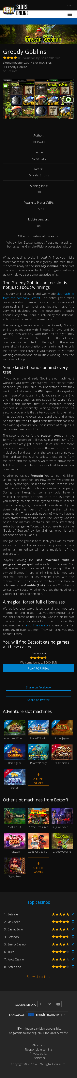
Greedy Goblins (62, 845)
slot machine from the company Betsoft (38, 296)
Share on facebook (38, 687)
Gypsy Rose (15, 870)
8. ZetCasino (12, 967)
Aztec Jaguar (60, 730)
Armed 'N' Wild (37, 730)
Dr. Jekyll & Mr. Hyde (62, 821)
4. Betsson (11, 937)
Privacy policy (38, 1053)
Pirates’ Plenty (37, 755)
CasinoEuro (39, 653)
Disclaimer (38, 1058)
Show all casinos (38, 976)
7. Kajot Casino (14, 959)
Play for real (38, 668)
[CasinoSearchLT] (49, 1004)
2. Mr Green (12, 922)
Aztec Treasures (38, 821)
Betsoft (12, 71)
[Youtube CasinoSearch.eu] (58, 1004)
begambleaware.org (22, 1033)
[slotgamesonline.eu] (16, 9)
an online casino (36, 625)
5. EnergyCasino (15, 944)
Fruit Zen (14, 845)
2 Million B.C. (15, 821)
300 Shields (60, 755)
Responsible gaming (38, 1049)
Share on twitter (38, 700)
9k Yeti (11, 779)
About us (38, 1045)
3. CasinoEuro (13, 929)
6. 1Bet (9, 952)
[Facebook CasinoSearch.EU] (40, 1004)
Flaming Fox (12, 755)
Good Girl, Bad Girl (38, 845)
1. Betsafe (11, 914)
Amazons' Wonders (14, 730)
